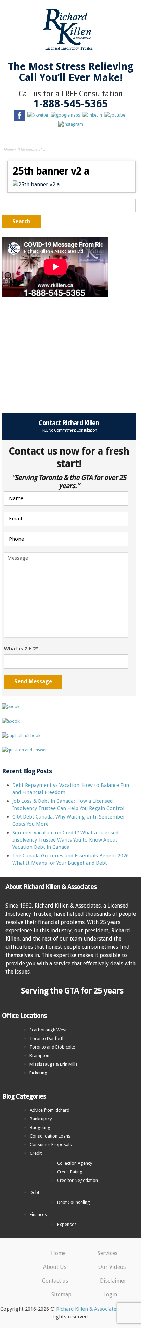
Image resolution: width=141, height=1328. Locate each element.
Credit (36, 1153)
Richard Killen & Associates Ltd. (92, 1309)
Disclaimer (113, 1280)
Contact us (55, 1280)
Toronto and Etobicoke (52, 1047)
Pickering (38, 1072)
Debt (34, 1192)
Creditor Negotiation (77, 1180)
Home (9, 149)
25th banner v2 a (32, 149)
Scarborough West (48, 1029)
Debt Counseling (73, 1202)
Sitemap (61, 1294)
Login (110, 1294)
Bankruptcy (41, 1118)
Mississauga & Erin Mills (53, 1064)
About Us (54, 1267)
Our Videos (112, 1267)
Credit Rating (69, 1171)
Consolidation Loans (50, 1136)
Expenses (67, 1224)
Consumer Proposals (51, 1144)
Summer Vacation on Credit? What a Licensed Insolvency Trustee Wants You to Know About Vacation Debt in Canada (65, 840)
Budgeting (40, 1127)
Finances (38, 1214)
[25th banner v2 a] (36, 184)
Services (107, 1253)
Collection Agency (74, 1163)
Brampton (39, 1055)
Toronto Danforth (47, 1038)
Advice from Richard (49, 1110)
